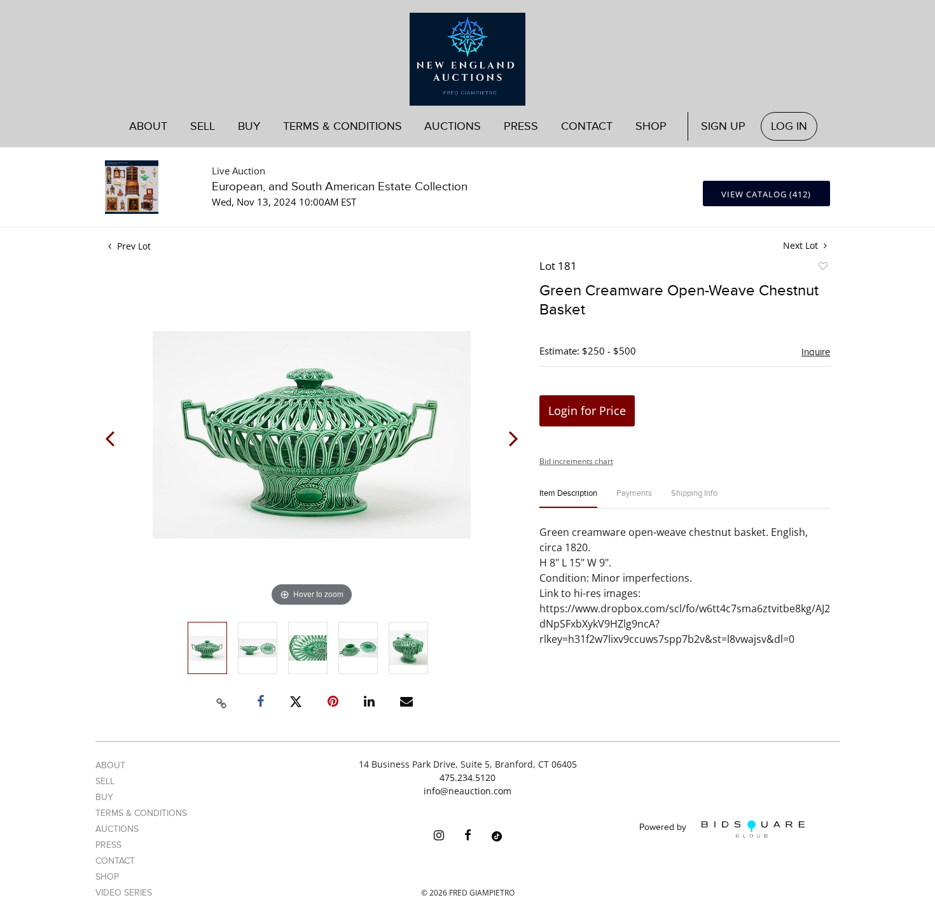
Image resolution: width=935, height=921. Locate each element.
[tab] (568, 499)
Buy (104, 797)
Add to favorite (822, 268)
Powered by (664, 827)
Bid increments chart (576, 461)
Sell (104, 781)
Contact (587, 126)
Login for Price (587, 410)
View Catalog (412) (766, 194)
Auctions (117, 829)
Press (521, 126)
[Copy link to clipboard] (222, 701)
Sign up (723, 126)
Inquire (815, 352)
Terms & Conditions (342, 126)
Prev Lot (132, 246)
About (148, 126)
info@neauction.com (467, 791)
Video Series (123, 892)
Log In (789, 126)
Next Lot (802, 245)
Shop (651, 126)
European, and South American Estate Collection (340, 186)
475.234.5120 (467, 777)
